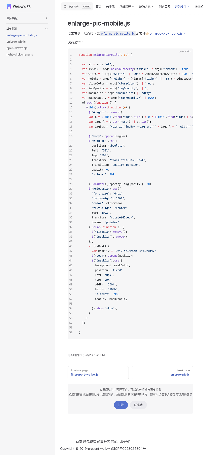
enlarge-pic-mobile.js (166, 33)
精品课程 (89, 442)
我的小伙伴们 (120, 442)
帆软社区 (103, 442)
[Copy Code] (187, 55)
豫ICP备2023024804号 (128, 449)
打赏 (121, 405)
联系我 (138, 405)
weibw (105, 449)
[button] (27, 18)
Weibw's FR (22, 6)
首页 (79, 442)
